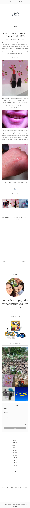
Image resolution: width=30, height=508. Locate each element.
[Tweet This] (12, 193)
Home (15, 261)
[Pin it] (17, 193)
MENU (16, 27)
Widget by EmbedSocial (21, 502)
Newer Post (5, 261)
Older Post (25, 261)
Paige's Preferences (17, 504)
